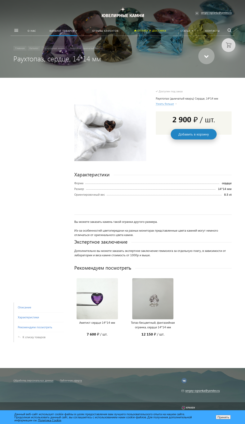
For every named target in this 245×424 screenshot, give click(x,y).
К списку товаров (34, 337)
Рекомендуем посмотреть (35, 327)
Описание (24, 307)
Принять (223, 417)
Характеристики (28, 317)
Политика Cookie (49, 420)
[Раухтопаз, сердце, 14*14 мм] (110, 125)
